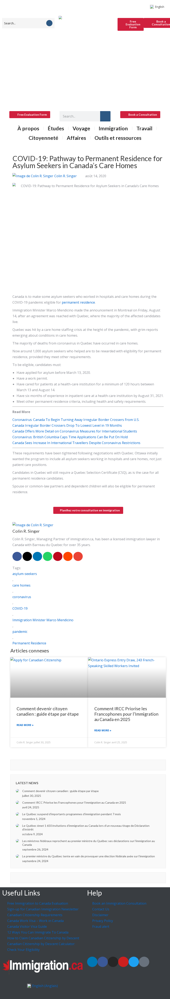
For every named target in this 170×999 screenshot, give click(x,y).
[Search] (49, 23)
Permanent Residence (29, 643)
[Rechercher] (105, 116)
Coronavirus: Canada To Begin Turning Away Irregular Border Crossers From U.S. (75, 419)
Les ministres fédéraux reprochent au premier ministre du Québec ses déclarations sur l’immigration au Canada (88, 842)
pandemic (19, 631)
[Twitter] (134, 962)
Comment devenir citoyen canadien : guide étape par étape (48, 711)
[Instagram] (113, 962)
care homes (21, 585)
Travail (144, 128)
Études (56, 128)
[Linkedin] (92, 962)
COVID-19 (20, 608)
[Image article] (17, 790)
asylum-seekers (24, 573)
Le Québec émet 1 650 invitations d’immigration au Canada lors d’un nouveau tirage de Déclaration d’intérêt (85, 827)
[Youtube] (123, 962)
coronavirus (21, 597)
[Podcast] (144, 962)
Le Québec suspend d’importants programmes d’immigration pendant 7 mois (71, 814)
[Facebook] (102, 962)
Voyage (81, 128)
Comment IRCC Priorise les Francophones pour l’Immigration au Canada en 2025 (126, 714)
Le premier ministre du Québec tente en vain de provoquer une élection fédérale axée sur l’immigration (88, 856)
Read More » (25, 725)
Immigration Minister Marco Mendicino (42, 620)
